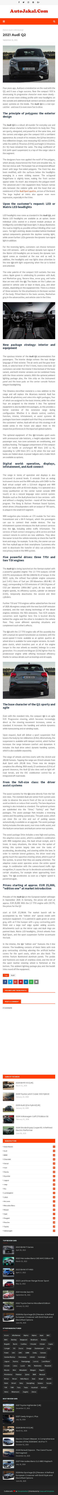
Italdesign (41, 1357)
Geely (35, 1353)
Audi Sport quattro (28, 191)
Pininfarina (8, 1374)
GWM (27, 1353)
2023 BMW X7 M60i (24, 1269)
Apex (41, 1335)
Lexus (29, 1197)
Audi (10, 30)
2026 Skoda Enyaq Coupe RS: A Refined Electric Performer (34, 1128)
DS (14, 1348)
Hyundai (29, 1176)
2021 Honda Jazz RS (25, 1292)
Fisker (6, 1353)
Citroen (42, 1344)
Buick (15, 1344)
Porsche (29, 1222)
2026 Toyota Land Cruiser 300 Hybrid (32, 1094)
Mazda (6, 1370)
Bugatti (7, 1344)
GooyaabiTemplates (47, 1491)
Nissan (29, 1210)
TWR (12, 1387)
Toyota (29, 1226)
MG (29, 1366)
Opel (29, 1214)
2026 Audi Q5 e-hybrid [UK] (28, 1105)
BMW (29, 1155)
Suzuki (48, 1383)
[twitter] (23, 2)
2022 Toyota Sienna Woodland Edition (33, 1303)
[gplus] (38, 2)
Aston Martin (29, 1147)
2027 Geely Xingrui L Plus (27, 1416)
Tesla (26, 1387)
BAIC (6, 1340)
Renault (42, 1374)
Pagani (41, 1370)
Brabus (43, 1340)
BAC (48, 1335)
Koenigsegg (26, 1361)
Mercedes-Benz (29, 1205)
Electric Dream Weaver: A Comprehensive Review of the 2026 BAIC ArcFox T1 (35, 1440)
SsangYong (30, 1383)
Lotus (15, 1366)
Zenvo (34, 1392)
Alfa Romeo (16, 1335)
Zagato (25, 1392)
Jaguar (29, 1180)
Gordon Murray (9, 1357)
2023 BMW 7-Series (24, 1247)
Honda (29, 1172)
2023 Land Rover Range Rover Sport (32, 1281)
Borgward (23, 1340)
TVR (5, 1387)
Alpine (34, 1335)
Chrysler (33, 1344)
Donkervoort (39, 1348)
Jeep (29, 1184)
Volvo (6, 1392)
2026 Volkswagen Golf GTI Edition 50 (32, 1116)
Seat (33, 1379)
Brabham (34, 1340)
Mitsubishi (23, 1370)
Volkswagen (29, 1231)
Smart (13, 1383)
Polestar (19, 1374)
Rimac (6, 1379)
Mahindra (37, 1366)
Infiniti (32, 1357)
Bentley (14, 1340)
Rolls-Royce (24, 1379)
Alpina (26, 1335)
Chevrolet (29, 1159)
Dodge (29, 1348)
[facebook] (19, 2)
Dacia (21, 1348)
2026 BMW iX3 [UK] (24, 1083)
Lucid (23, 1366)
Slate (6, 1383)
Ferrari (29, 1163)
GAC (13, 1353)
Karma (15, 1361)
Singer (41, 1379)
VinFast (43, 1387)
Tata (18, 1387)
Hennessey (22, 1357)
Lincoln (7, 1366)
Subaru (40, 1383)
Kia (29, 1189)
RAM (34, 1374)
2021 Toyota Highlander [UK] (28, 1405)
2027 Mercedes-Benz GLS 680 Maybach (34, 1461)
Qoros (27, 1374)
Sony (21, 1383)
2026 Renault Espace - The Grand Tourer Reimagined (34, 1451)
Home (5, 30)
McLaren (29, 1201)
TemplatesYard (23, 1491)
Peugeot (29, 1218)
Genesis (43, 1353)
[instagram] (28, 2)
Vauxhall (34, 1387)
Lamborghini (29, 1193)
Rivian (14, 1379)
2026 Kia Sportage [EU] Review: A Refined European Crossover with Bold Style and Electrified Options (35, 1317)
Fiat (48, 1348)
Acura (6, 1335)
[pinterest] (33, 2)
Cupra (50, 1344)
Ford (29, 1168)
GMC (20, 1353)
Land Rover (46, 1361)
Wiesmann (15, 1392)
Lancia (35, 1361)
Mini (14, 1370)
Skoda (49, 1379)
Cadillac (24, 1344)
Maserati (48, 1366)
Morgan (33, 1370)
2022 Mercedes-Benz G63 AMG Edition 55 (34, 1258)
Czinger (7, 1348)
